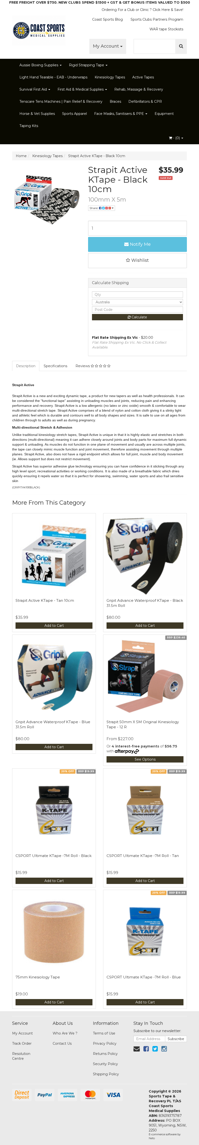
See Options (145, 759)
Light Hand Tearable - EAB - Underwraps (53, 77)
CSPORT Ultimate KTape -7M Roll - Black (53, 855)
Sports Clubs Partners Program (157, 19)
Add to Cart (54, 625)
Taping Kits (28, 126)
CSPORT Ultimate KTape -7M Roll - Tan (143, 855)
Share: (94, 208)
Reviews (83, 366)
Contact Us (62, 1043)
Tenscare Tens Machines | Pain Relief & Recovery (60, 101)
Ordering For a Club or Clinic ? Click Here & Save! (142, 10)
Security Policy (105, 1064)
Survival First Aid (33, 89)
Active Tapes (143, 77)
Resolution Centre (21, 1056)
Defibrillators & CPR (145, 101)
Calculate (139, 317)
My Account (106, 46)
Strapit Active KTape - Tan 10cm (45, 600)
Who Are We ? (65, 1033)
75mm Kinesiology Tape (38, 977)
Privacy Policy (104, 1043)
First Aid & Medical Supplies (81, 89)
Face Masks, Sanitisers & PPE (119, 113)
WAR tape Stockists (166, 29)
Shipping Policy (106, 1074)
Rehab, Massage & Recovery (138, 89)
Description (25, 366)
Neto (152, 1138)
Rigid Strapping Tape (87, 65)
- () (176, 138)
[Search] (181, 46)
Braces (115, 101)
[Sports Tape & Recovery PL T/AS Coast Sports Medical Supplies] (39, 29)
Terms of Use (104, 1033)
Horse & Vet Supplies (37, 113)
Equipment (164, 113)
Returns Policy (105, 1054)
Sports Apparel (74, 113)
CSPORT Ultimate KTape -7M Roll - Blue (144, 977)
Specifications (55, 366)
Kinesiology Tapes (110, 77)
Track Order (22, 1043)
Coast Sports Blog (107, 19)
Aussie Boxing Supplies (39, 65)
